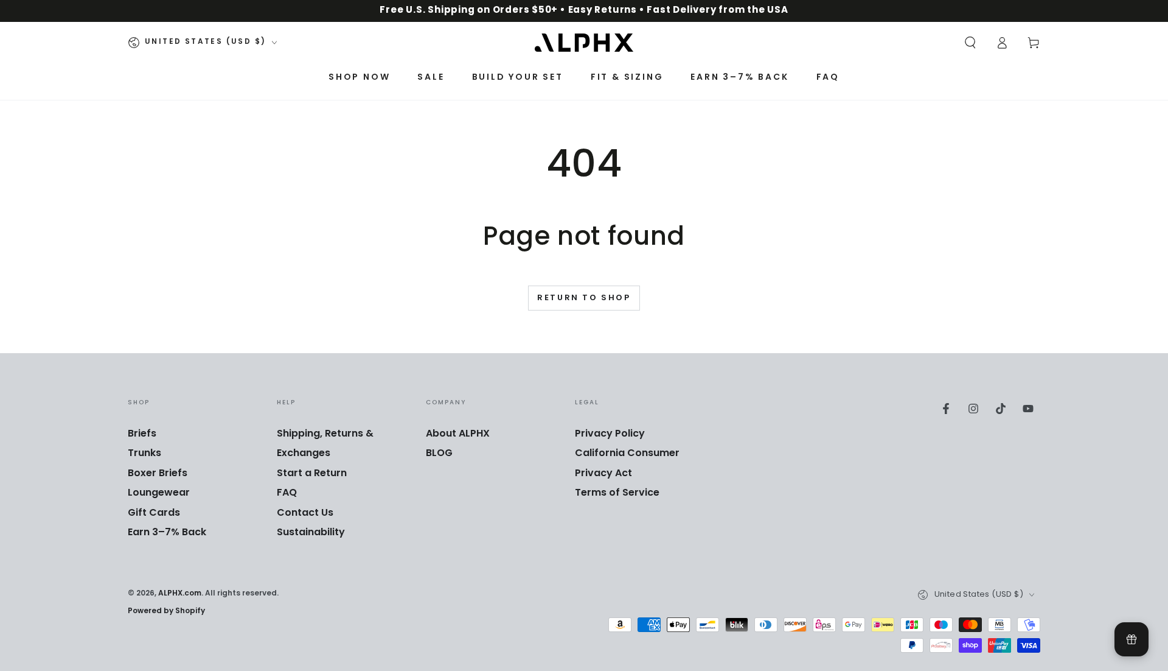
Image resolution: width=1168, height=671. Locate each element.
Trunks (144, 454)
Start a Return (312, 474)
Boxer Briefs (157, 474)
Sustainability (311, 533)
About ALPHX (458, 434)
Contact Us (305, 513)
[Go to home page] (584, 42)
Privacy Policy (610, 434)
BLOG (439, 454)
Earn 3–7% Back (167, 533)
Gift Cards (154, 513)
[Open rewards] (1131, 639)
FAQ (287, 493)
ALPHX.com (179, 594)
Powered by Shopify (166, 611)
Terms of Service (617, 493)
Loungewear (159, 493)
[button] (970, 42)
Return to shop (583, 298)
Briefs (142, 434)
